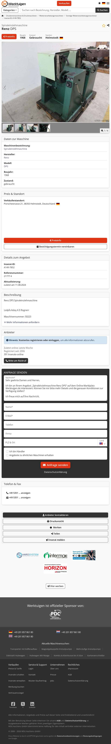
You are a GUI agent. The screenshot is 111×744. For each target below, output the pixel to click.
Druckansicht (56, 521)
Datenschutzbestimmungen (68, 736)
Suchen (103, 10)
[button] (108, 3)
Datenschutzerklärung (55, 472)
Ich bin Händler (17, 451)
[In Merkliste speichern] (104, 26)
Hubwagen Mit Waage (39, 655)
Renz (6, 157)
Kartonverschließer (96, 655)
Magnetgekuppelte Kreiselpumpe (57, 649)
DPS (6, 166)
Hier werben (56, 586)
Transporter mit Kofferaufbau (23, 649)
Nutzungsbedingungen (92, 736)
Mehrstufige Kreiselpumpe (88, 649)
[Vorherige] (4, 87)
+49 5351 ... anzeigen (19, 492)
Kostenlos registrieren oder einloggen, (39, 340)
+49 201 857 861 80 (23, 632)
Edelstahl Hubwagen (15, 655)
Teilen (56, 533)
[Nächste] (106, 87)
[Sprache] (103, 3)
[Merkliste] (99, 3)
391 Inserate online (13, 354)
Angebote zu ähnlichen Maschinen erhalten (31, 455)
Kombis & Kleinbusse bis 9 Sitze (68, 655)
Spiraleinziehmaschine (15, 148)
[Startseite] (3, 16)
